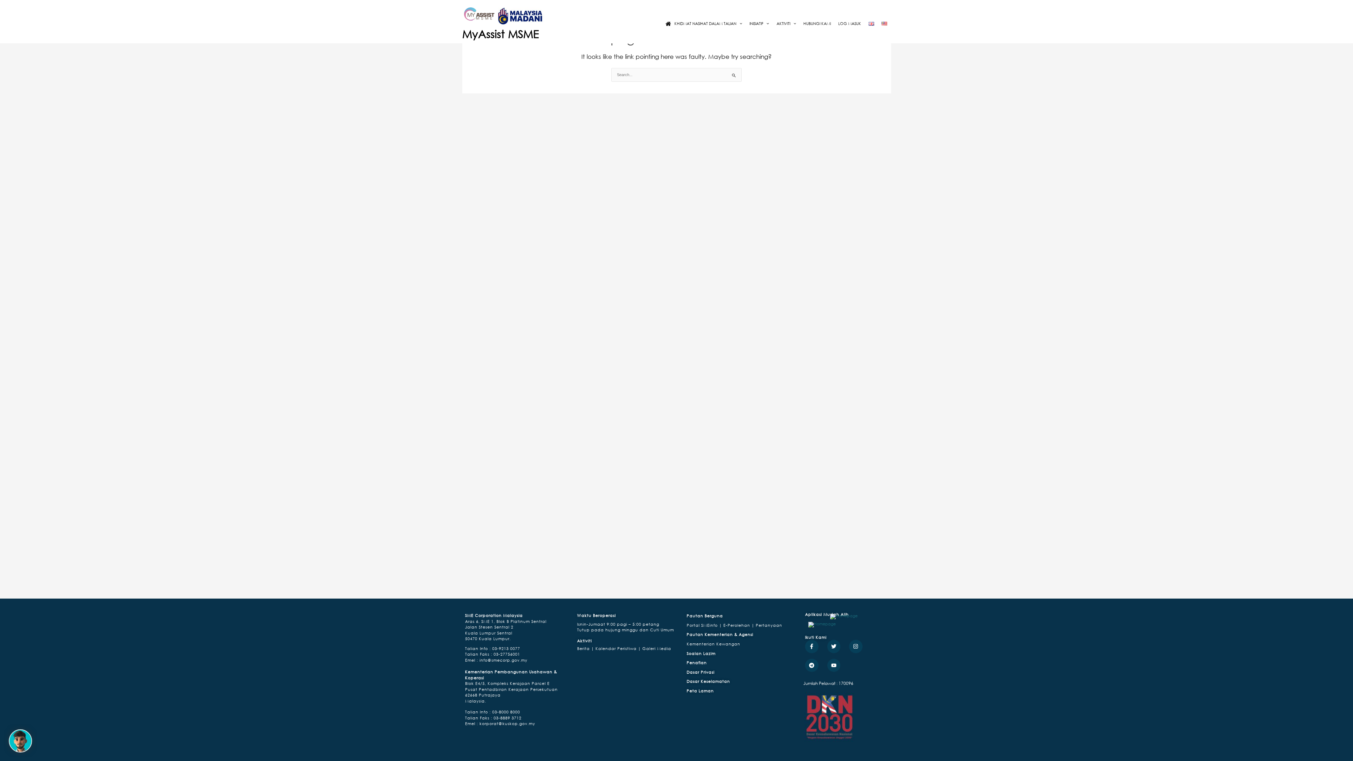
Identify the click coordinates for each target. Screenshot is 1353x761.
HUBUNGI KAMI (817, 23)
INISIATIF (756, 23)
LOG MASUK (849, 23)
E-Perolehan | (739, 625)
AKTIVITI (783, 23)
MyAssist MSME (500, 34)
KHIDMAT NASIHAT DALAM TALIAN (705, 23)
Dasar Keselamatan (708, 681)
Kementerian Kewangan (713, 644)
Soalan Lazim (701, 653)
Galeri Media (656, 648)
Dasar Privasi (701, 672)
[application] (739, 23)
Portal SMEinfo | (705, 625)
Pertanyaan (769, 625)
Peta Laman (700, 690)
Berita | (585, 648)
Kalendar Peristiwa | (617, 648)
